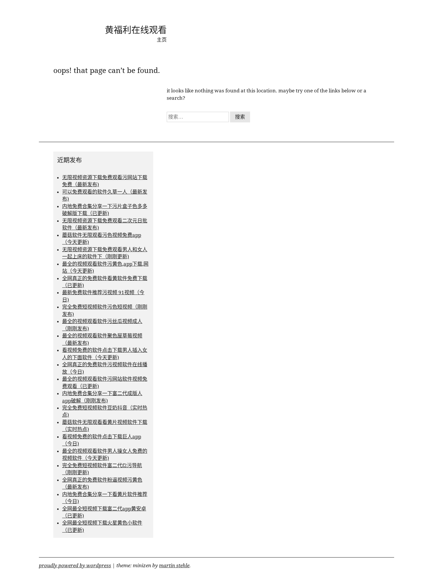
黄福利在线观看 (136, 30)
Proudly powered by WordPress (75, 565)
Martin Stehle (174, 565)
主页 (162, 40)
